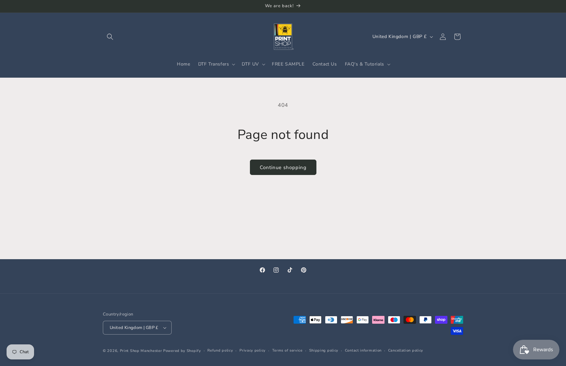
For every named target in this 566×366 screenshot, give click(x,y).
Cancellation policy (405, 350)
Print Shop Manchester (141, 350)
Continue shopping (283, 167)
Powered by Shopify (182, 350)
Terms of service (287, 350)
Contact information (363, 350)
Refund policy (220, 350)
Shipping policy (324, 350)
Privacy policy (252, 350)
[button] (110, 36)
